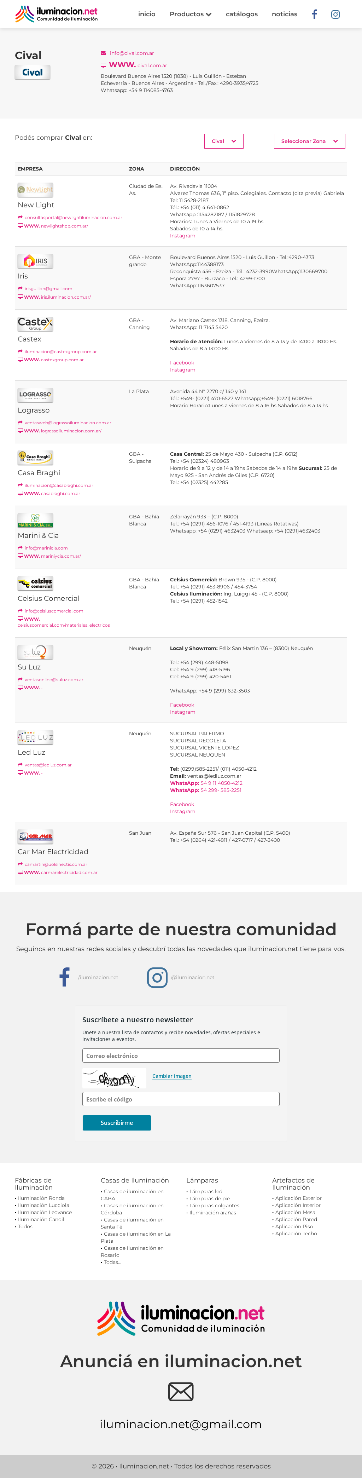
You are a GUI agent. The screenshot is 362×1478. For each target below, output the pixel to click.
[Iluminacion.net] (56, 14)
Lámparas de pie (209, 1198)
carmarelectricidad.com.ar (61, 872)
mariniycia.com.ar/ (52, 556)
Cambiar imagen (172, 1075)
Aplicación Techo (296, 1233)
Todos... (27, 1226)
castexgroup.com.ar (54, 359)
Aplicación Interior (298, 1205)
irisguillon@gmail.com (48, 288)
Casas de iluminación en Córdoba (132, 1209)
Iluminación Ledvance (45, 1212)
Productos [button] (187, 14)
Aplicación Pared (296, 1219)
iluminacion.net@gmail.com (181, 1424)
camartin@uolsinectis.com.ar (55, 864)
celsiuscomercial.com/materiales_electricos (64, 622)
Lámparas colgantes (214, 1205)
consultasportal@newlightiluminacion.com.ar (73, 217)
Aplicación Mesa (295, 1212)
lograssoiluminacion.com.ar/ (62, 430)
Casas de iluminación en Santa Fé (132, 1223)
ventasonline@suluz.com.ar (53, 679)
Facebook (182, 363)
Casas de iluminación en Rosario (132, 1251)
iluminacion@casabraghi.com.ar (58, 485)
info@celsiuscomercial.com (53, 611)
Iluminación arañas (212, 1212)
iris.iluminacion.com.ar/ (57, 297)
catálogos (242, 14)
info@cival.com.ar (131, 53)
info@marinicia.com (46, 548)
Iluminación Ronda (41, 1198)
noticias (284, 14)
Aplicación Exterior (298, 1198)
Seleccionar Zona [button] (303, 141)
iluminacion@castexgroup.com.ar (60, 351)
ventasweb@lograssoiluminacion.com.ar (67, 422)
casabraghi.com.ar (52, 493)
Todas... (112, 1262)
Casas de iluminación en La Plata (136, 1237)
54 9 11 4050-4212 (206, 783)
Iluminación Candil (41, 1219)
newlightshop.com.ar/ (56, 226)
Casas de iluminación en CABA (132, 1195)
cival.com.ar (138, 64)
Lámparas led (205, 1191)
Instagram (182, 235)
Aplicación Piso (294, 1226)
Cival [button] (218, 141)
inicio (147, 14)
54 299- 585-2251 (205, 790)
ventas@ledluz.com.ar (48, 764)
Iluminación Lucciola (43, 1205)
